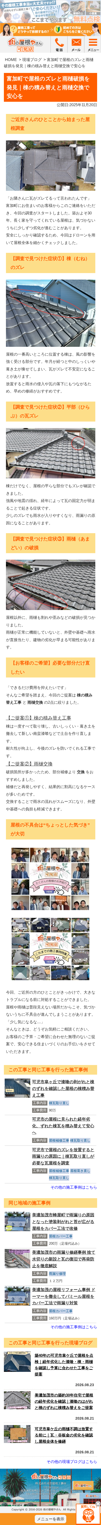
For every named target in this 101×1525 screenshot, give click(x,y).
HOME (11, 59)
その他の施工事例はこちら (74, 1187)
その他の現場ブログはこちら (72, 1461)
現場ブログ (32, 59)
